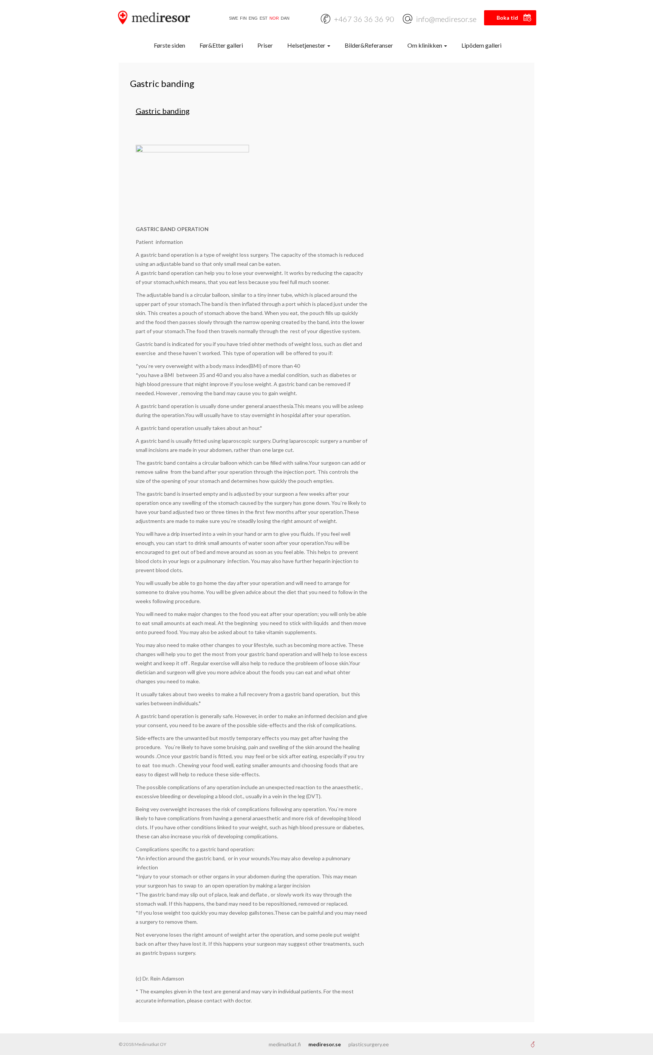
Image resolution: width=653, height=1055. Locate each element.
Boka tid (507, 17)
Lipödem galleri (481, 45)
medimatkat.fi (285, 1044)
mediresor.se (324, 1044)
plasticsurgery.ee (368, 1044)
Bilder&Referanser (369, 45)
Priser (265, 45)
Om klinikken (425, 45)
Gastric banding (163, 110)
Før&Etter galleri (221, 45)
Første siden (169, 45)
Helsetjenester (306, 45)
